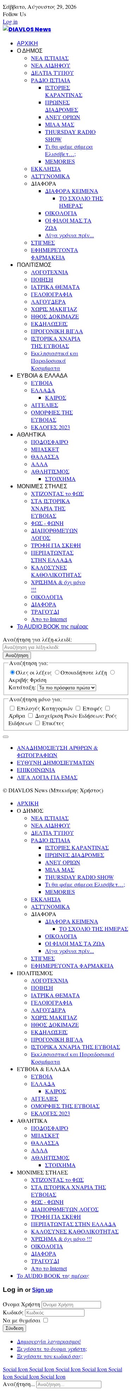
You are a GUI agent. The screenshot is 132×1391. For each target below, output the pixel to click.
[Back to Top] (5, 737)
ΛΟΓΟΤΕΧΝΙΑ (49, 272)
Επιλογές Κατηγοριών (44, 708)
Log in (10, 21)
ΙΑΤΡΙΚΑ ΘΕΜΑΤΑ (55, 286)
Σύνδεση (14, 1328)
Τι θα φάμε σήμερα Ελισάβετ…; (69, 150)
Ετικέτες (52, 723)
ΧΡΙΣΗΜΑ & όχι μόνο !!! (61, 1238)
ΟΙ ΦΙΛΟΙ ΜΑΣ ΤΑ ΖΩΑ (75, 943)
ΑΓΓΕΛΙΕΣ (44, 404)
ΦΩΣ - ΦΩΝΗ (47, 523)
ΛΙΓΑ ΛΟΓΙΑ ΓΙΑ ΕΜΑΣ (47, 777)
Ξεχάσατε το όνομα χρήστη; (52, 1348)
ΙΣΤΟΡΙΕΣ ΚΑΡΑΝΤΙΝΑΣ (63, 91)
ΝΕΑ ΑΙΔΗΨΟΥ (50, 65)
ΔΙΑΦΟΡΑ (43, 604)
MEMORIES (60, 161)
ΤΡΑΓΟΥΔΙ (45, 611)
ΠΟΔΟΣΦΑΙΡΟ (49, 441)
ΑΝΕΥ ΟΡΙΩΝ (62, 117)
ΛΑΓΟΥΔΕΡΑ (48, 301)
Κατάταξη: (22, 687)
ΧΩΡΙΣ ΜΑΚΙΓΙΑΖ (54, 309)
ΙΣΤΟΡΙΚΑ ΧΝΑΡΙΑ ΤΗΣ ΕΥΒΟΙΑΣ (56, 342)
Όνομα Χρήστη (21, 1304)
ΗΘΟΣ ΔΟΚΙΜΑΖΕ (55, 316)
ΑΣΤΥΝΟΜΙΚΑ (50, 176)
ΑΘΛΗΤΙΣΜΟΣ (50, 471)
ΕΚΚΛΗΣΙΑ (46, 168)
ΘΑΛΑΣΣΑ (45, 456)
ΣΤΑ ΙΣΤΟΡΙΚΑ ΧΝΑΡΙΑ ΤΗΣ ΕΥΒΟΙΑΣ (50, 508)
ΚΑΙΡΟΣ (55, 397)
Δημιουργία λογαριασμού (49, 1341)
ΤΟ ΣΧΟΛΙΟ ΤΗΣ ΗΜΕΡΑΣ (81, 201)
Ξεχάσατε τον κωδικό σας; (50, 1356)
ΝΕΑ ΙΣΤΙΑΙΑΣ (50, 58)
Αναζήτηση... (19, 1383)
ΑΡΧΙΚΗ (27, 43)
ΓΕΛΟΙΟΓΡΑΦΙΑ (52, 294)
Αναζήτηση (17, 655)
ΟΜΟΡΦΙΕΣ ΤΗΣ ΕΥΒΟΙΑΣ (52, 415)
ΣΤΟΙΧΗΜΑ (60, 478)
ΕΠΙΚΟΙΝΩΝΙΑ (36, 769)
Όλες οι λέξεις (34, 672)
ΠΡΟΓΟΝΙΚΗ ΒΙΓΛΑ (57, 331)
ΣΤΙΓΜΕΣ (43, 242)
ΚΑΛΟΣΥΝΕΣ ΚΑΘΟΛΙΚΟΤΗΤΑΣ (56, 571)
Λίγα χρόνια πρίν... (69, 235)
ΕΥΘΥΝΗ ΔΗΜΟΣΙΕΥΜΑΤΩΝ (55, 762)
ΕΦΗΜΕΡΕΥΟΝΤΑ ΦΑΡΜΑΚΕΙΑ (54, 253)
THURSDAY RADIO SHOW (79, 877)
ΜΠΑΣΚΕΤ (45, 449)
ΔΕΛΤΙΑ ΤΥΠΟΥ (52, 72)
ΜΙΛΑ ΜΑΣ (59, 124)
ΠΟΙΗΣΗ (42, 279)
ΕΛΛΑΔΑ (43, 390)
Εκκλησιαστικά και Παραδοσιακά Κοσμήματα (54, 360)
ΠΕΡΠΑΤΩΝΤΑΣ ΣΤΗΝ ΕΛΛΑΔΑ (52, 556)
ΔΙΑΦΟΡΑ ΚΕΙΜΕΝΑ (71, 190)
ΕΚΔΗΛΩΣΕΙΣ (49, 323)
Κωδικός (14, 1312)
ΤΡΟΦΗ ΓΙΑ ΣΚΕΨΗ (56, 545)
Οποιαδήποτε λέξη (84, 672)
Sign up (42, 1290)
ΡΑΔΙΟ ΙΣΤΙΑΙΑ (50, 80)
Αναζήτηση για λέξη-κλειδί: (37, 639)
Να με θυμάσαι (21, 1320)
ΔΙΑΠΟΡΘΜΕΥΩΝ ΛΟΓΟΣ (65, 1209)
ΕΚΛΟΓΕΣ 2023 (50, 427)
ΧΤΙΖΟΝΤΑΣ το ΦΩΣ (57, 493)
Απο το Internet (49, 619)
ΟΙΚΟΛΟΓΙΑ (61, 213)
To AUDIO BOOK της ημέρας (52, 627)
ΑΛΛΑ (39, 464)
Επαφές (92, 708)
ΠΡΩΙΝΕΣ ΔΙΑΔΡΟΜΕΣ (61, 105)
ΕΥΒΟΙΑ (42, 382)
